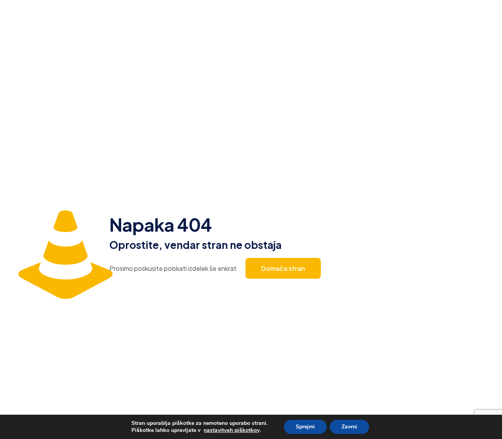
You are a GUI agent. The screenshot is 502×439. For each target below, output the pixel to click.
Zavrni (349, 426)
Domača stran (283, 268)
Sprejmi (305, 426)
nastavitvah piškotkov (232, 430)
